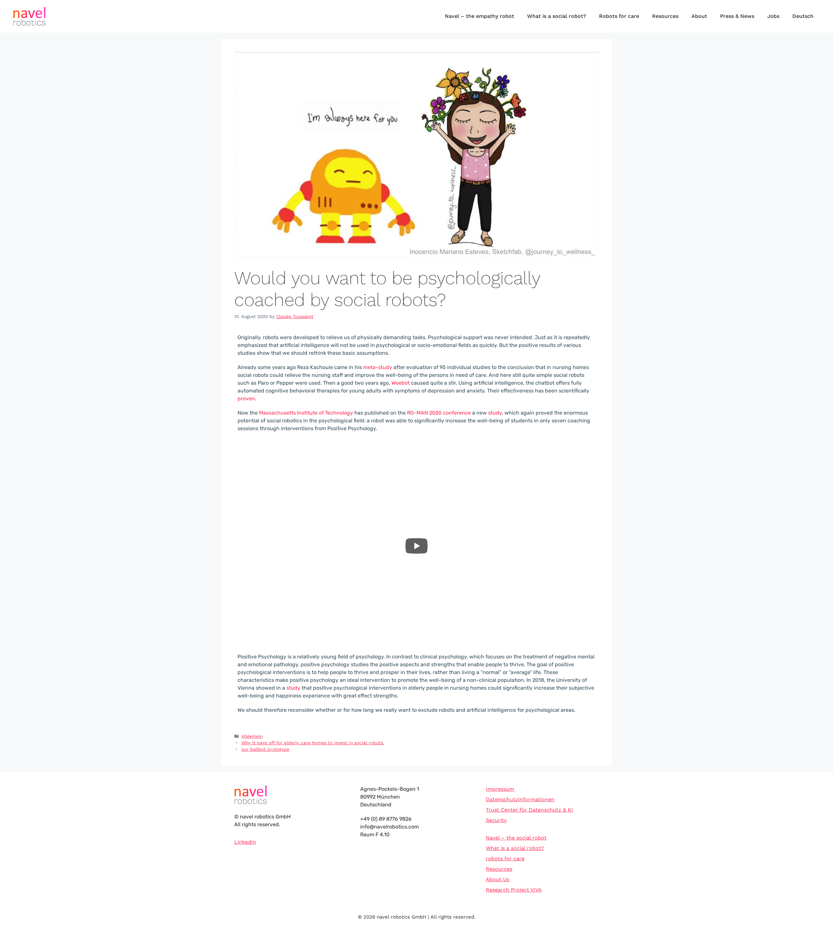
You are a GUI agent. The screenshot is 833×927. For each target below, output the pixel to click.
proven (246, 398)
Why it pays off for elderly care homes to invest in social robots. (312, 742)
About (699, 16)
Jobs (773, 16)
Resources (665, 16)
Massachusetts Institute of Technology (306, 413)
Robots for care (619, 16)
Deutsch (802, 16)
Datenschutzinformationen (520, 799)
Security (496, 820)
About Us (497, 879)
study (495, 413)
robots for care (505, 858)
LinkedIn (245, 842)
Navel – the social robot (516, 838)
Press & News (737, 16)
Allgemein (252, 736)
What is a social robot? (556, 16)
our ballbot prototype (265, 749)
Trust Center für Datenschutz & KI (529, 810)
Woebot (400, 383)
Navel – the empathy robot (479, 16)
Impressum (500, 789)
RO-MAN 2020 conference (439, 413)
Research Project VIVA (514, 890)
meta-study (377, 367)
